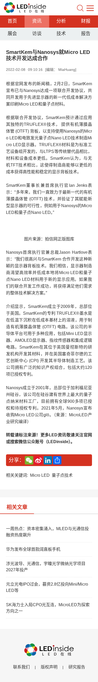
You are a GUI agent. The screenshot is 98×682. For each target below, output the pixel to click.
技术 (61, 33)
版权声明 (49, 667)
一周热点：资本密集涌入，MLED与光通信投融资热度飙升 (47, 531)
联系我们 (21, 667)
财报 (85, 21)
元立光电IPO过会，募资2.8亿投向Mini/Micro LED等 (47, 587)
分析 (61, 21)
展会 (12, 33)
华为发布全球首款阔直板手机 (33, 549)
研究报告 (76, 667)
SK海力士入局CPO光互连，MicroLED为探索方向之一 (48, 608)
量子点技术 (62, 475)
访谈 (37, 33)
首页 (12, 21)
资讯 (37, 21)
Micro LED (40, 475)
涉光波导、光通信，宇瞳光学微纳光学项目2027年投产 (45, 566)
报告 (85, 33)
